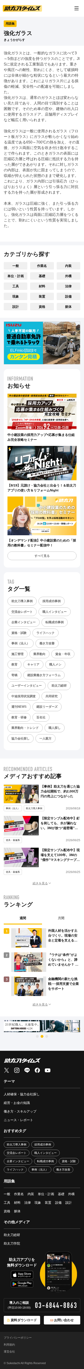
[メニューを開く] (76, 8)
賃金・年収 (62, 654)
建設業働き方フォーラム (44, 675)
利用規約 (9, 1344)
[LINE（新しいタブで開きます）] (27, 1070)
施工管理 (17, 654)
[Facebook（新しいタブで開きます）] (37, 1070)
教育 (14, 664)
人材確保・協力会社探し (22, 1094)
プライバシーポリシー (18, 1337)
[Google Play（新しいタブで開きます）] (22, 1284)
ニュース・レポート (18, 1120)
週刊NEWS (19, 706)
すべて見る (42, 556)
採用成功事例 (51, 601)
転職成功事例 (55, 622)
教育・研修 (19, 717)
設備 (68, 296)
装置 (42, 296)
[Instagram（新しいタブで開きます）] (17, 1070)
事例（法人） (20, 643)
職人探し (55, 728)
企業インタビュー (23, 622)
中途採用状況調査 (23, 696)
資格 (42, 306)
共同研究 (52, 696)
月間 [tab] (61, 918)
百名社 (41, 717)
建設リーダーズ (47, 706)
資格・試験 (19, 633)
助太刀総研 (59, 685)
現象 (15, 296)
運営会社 (9, 1351)
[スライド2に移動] (42, 1036)
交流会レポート (22, 611)
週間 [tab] (23, 918)
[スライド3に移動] (46, 1036)
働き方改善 (47, 643)
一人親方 (45, 738)
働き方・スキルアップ (20, 1111)
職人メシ (55, 664)
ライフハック (45, 633)
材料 (42, 286)
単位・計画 (15, 276)
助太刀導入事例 (22, 601)
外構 (68, 276)
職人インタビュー (54, 611)
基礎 (42, 276)
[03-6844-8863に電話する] (56, 1305)
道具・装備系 (13, 840)
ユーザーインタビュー (26, 685)
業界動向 (39, 654)
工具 (15, 286)
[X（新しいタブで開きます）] (6, 1070)
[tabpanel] (42, 962)
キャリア (33, 664)
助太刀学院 (12, 1243)
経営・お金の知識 (17, 1103)
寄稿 (14, 675)
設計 (15, 306)
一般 (15, 266)
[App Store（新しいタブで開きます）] (22, 1275)
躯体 (68, 306)
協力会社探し (20, 738)
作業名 (42, 266)
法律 (68, 286)
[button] (42, 883)
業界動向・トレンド (25, 728)
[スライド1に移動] (37, 1036)
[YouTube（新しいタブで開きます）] (47, 1070)
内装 (68, 266)
